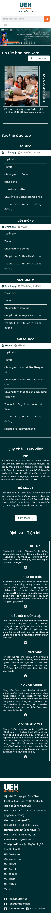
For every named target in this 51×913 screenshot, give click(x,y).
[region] (25, 37)
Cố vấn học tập (30, 724)
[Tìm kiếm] (47, 19)
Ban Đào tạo (26, 11)
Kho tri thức (32, 577)
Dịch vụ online (31, 685)
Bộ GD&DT (25, 488)
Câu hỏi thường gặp (26, 616)
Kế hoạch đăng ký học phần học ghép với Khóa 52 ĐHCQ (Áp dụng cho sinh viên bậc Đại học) (24, 112)
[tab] (9, 153)
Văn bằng (35, 652)
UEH (25, 455)
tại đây (11, 671)
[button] (25, 37)
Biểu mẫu (35, 546)
